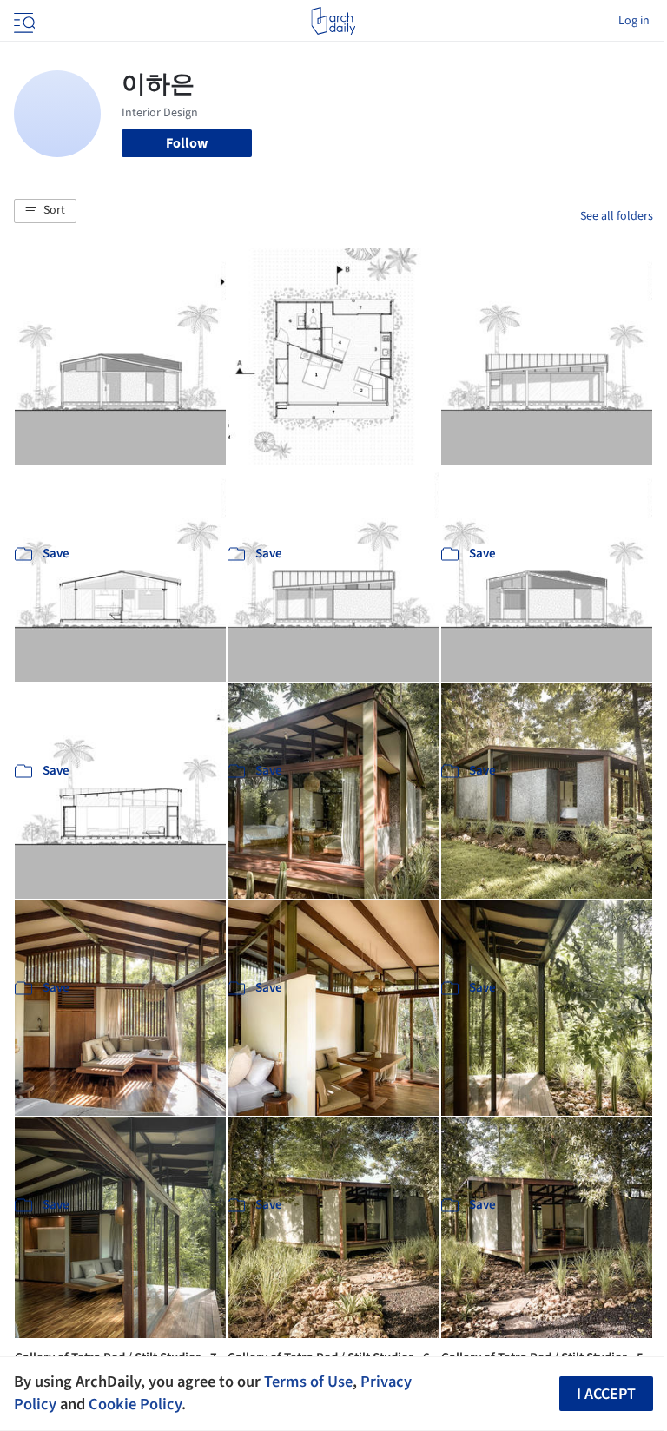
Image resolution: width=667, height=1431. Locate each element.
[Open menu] (22, 21)
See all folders (616, 216)
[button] (45, 211)
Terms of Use (308, 1381)
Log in (634, 21)
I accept (606, 1394)
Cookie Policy (135, 1404)
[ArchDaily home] (333, 21)
